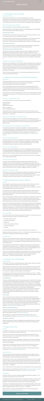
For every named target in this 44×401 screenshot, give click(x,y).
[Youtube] (39, 399)
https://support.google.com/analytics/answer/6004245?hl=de (27, 316)
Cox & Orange (15, 399)
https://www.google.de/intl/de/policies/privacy (17, 349)
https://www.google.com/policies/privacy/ (27, 370)
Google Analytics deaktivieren (22, 312)
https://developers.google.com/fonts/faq (33, 369)
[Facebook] (37, 399)
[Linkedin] (40, 399)
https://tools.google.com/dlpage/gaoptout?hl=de (16, 305)
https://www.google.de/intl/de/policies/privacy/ (14, 390)
